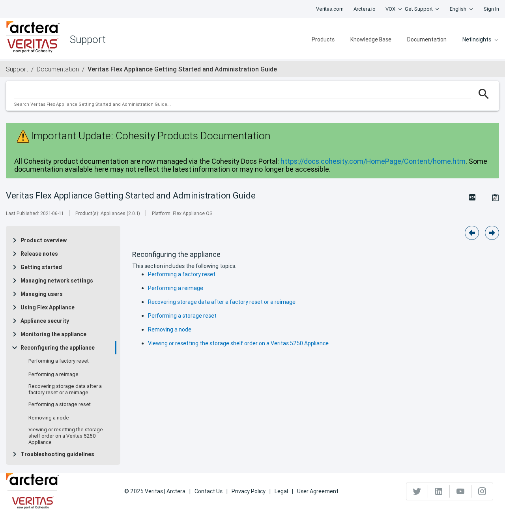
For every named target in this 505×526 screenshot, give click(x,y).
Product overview (44, 240)
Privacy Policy (249, 491)
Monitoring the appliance (53, 334)
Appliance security (45, 321)
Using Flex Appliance (48, 307)
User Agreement (318, 491)
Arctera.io (365, 9)
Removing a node (48, 418)
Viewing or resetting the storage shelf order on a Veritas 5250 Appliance (65, 436)
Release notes (39, 254)
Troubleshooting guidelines (57, 454)
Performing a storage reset (59, 404)
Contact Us (209, 491)
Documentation (427, 39)
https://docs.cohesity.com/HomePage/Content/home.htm (373, 161)
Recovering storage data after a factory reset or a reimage (65, 389)
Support (17, 69)
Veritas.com (330, 9)
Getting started (41, 267)
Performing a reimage (53, 374)
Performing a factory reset (58, 361)
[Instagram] (482, 491)
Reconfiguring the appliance (58, 347)
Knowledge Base (370, 39)
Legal (281, 491)
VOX (390, 9)
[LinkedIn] (439, 491)
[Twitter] (417, 491)
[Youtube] (460, 491)
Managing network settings (57, 280)
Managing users (42, 294)
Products (323, 39)
